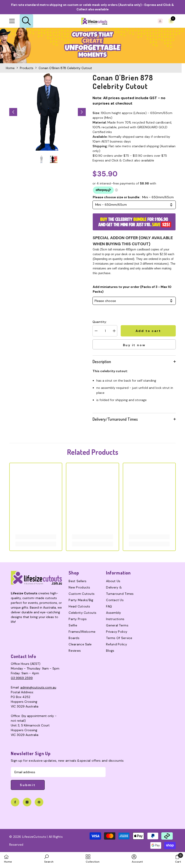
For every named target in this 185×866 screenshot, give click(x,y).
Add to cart (148, 331)
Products (26, 68)
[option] (47, 112)
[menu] (12, 21)
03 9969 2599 (22, 678)
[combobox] (134, 205)
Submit (28, 785)
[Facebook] (15, 802)
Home (10, 68)
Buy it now (134, 345)
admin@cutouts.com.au (38, 687)
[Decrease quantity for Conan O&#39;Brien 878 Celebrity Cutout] (95, 330)
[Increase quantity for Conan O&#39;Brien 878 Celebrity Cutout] (114, 330)
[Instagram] (27, 802)
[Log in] (160, 21)
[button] (13, 112)
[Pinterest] (39, 802)
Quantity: (99, 322)
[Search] (26, 21)
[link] (92, 45)
